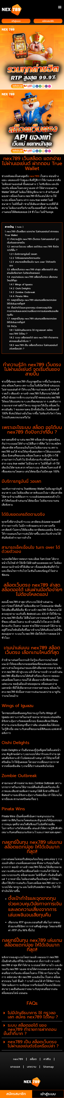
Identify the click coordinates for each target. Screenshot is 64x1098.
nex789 (34, 176)
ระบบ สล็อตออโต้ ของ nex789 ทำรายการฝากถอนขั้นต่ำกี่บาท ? (30, 1029)
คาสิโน (47, 1059)
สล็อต (33, 1059)
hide (19, 226)
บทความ (31, 1067)
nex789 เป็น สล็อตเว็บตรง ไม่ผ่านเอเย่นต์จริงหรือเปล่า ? (33, 1044)
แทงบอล (15, 1067)
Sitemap (48, 1067)
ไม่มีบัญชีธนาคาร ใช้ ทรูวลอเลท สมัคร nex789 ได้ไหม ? (33, 1015)
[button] (59, 7)
